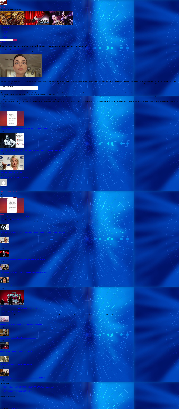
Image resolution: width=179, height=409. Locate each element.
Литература (5, 31)
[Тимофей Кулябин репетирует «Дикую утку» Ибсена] (4, 348)
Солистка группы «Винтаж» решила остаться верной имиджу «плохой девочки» (24, 272)
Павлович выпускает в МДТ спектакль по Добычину (16, 364)
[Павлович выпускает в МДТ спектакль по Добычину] (4, 361)
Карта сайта (5, 37)
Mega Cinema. (3, 7)
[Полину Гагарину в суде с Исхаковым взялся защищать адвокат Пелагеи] (4, 256)
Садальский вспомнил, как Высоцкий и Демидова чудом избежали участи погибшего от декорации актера (32, 150)
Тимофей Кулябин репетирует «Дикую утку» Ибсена (16, 351)
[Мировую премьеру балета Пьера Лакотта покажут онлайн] (4, 335)
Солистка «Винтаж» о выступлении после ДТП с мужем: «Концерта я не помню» (24, 128)
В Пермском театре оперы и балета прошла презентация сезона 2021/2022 (22, 378)
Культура (5, 29)
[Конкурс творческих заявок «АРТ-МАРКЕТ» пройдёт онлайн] (12, 304)
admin (8, 49)
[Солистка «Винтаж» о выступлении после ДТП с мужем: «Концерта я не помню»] (12, 126)
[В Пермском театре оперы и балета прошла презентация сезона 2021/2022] (4, 375)
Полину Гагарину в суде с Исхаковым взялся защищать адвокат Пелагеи (22, 259)
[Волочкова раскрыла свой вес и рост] (12, 169)
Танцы (4, 33)
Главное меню (3, 41)
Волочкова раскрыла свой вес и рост (11, 172)
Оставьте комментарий (16, 49)
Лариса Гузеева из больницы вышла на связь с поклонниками (19, 285)
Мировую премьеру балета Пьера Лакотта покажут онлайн (18, 338)
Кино (4, 28)
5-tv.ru (6, 106)
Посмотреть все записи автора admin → (9, 191)
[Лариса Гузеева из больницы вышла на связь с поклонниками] (4, 283)
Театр (4, 34)
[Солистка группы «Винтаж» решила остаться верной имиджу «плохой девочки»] (4, 269)
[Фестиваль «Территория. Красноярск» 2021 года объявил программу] (4, 321)
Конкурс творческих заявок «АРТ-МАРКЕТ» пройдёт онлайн (19, 309)
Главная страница (7, 27)
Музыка (5, 32)
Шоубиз (5, 36)
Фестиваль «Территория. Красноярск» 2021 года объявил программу (21, 324)
